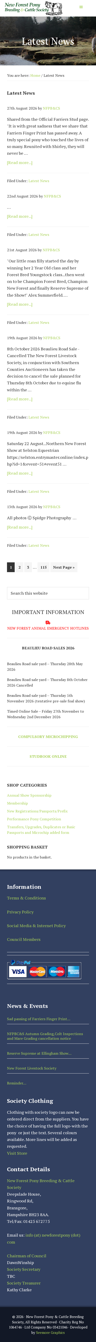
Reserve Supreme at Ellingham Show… (39, 1053)
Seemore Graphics (50, 1332)
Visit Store (17, 1153)
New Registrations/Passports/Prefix (37, 811)
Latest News (38, 180)
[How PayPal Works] (44, 961)
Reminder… (16, 1083)
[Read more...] (27, 162)
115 (44, 567)
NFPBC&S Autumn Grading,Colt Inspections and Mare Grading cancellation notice (45, 1036)
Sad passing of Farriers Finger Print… (38, 1018)
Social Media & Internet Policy (36, 925)
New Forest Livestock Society (31, 1068)
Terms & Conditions (26, 898)
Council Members (24, 939)
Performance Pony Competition (34, 819)
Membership (17, 803)
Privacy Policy (20, 912)
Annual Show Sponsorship (29, 795)
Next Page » (64, 568)
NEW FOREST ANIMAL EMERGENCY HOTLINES (48, 628)
